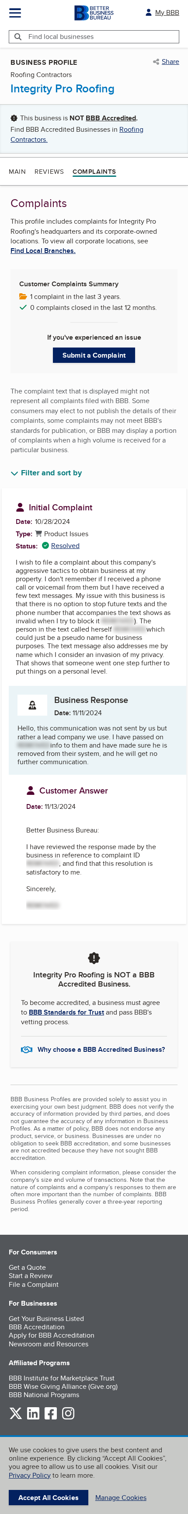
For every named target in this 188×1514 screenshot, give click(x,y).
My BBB (167, 12)
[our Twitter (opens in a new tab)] (16, 1418)
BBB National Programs (44, 1395)
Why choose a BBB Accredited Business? (101, 1049)
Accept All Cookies (48, 1498)
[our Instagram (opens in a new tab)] (68, 1418)
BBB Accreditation (37, 1327)
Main (17, 171)
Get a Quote (27, 1267)
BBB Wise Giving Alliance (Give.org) (63, 1386)
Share (170, 61)
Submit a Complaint (94, 355)
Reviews (49, 171)
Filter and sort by (51, 473)
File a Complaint (34, 1284)
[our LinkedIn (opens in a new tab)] (33, 1418)
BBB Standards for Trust (66, 1012)
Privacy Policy (30, 1475)
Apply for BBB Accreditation (51, 1335)
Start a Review (30, 1276)
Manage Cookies (120, 1497)
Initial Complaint (60, 507)
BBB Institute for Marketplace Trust (62, 1378)
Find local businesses (61, 37)
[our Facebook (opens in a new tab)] (51, 1418)
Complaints (94, 171)
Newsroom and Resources (48, 1344)
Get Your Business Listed (46, 1319)
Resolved (61, 545)
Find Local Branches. (43, 251)
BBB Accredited (111, 118)
